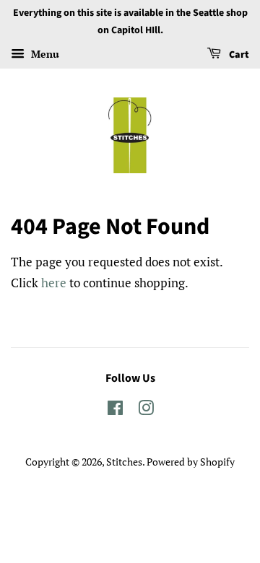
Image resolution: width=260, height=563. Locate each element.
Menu (43, 54)
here (53, 282)
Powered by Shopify (191, 461)
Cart (238, 55)
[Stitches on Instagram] (146, 410)
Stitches (124, 461)
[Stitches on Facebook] (115, 410)
